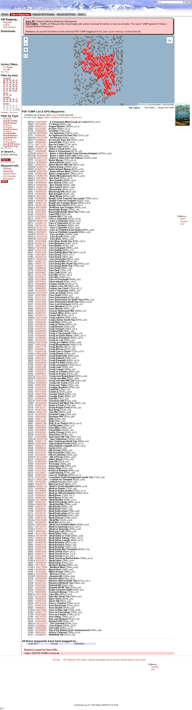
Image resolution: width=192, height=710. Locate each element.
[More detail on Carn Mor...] (48, 275)
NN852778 (41, 167)
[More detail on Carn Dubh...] (48, 268)
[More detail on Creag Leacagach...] (48, 365)
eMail (143, 660)
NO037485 (41, 401)
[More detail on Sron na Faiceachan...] (48, 612)
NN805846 (40, 540)
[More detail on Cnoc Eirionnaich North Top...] (48, 302)
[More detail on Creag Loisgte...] (48, 369)
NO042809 (40, 241)
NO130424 (40, 455)
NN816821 (40, 632)
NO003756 (40, 252)
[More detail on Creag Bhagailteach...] (48, 344)
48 (4, 108)
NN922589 (40, 304)
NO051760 (41, 439)
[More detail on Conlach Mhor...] (48, 313)
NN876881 (41, 610)
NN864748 (41, 149)
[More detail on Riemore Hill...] (48, 578)
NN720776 (40, 527)
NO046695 (40, 151)
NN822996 (41, 353)
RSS (182, 224)
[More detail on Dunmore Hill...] (48, 416)
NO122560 (41, 457)
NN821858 (41, 479)
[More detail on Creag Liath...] (48, 367)
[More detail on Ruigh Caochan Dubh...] (48, 590)
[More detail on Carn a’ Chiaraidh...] (48, 218)
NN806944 (40, 142)
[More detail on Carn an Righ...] (49, 234)
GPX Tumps (7, 35)
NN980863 (40, 284)
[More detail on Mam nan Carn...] (48, 484)
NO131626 (40, 340)
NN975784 (40, 410)
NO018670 (40, 146)
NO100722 (41, 180)
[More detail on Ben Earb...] (48, 178)
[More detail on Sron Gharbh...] (48, 608)
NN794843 (40, 124)
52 (16, 108)
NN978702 (40, 619)
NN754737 (40, 407)
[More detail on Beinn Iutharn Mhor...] (49, 171)
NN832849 (40, 475)
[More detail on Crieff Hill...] (48, 389)
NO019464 (40, 587)
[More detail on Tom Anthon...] (48, 626)
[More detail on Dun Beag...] (48, 410)
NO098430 (40, 324)
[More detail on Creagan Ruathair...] (48, 387)
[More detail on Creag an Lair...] (48, 340)
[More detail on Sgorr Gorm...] (48, 599)
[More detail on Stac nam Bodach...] (48, 619)
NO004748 (40, 351)
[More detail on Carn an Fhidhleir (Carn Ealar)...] (49, 230)
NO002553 (40, 522)
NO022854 (40, 209)
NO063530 (40, 369)
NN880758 (41, 176)
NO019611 (41, 196)
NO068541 (40, 509)
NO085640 (40, 569)
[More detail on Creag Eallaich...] (48, 358)
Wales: (6, 93)
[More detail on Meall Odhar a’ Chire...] (48, 536)
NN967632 (40, 270)
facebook (184, 221)
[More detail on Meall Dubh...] (48, 506)
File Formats (9, 176)
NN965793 (41, 412)
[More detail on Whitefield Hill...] (48, 635)
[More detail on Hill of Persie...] (49, 457)
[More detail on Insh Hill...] (48, 461)
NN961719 (40, 126)
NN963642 (40, 495)
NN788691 (40, 430)
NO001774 (41, 529)
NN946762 (40, 333)
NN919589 (40, 416)
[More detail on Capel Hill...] (48, 214)
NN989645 (40, 396)
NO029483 (40, 403)
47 (16, 106)
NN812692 (40, 344)
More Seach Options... (8, 162)
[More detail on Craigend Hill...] (48, 331)
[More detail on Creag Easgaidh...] (48, 360)
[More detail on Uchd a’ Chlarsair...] (48, 632)
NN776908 (41, 567)
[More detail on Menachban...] (48, 569)
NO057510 (40, 583)
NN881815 (40, 558)
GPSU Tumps (7, 45)
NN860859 (40, 131)
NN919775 (40, 554)
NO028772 (41, 234)
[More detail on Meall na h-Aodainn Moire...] (48, 524)
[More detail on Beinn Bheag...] (48, 160)
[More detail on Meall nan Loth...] (48, 531)
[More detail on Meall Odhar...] (48, 533)
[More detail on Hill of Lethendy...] (48, 455)
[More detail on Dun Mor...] (48, 412)
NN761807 (40, 482)
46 (13, 106)
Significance (77, 117)
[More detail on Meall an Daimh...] (48, 488)
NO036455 (40, 464)
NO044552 (40, 380)
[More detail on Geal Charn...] (48, 434)
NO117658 (40, 533)
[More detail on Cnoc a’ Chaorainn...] (48, 290)
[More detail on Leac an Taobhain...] (48, 475)
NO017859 (40, 212)
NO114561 (40, 470)
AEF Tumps (7, 54)
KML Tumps (7, 49)
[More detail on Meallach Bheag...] (48, 565)
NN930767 (40, 313)
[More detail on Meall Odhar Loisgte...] (48, 540)
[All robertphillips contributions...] (73, 644)
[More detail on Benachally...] (48, 189)
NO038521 (40, 214)
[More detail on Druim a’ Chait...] (48, 405)
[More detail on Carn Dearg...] (48, 254)
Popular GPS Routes (43, 14)
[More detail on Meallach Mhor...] (49, 567)
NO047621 (40, 466)
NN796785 (41, 536)
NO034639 (40, 621)
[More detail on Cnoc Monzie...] (48, 308)
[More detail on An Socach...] (49, 137)
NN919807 (40, 477)
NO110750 (40, 275)
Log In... (7, 25)
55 (10, 110)
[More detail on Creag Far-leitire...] (48, 362)
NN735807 (41, 122)
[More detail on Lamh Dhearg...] (48, 473)
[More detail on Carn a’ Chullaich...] (48, 225)
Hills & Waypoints (20, 14)
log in (122, 31)
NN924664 (41, 520)
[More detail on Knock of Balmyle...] (48, 470)
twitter (182, 219)
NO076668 (40, 421)
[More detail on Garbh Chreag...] (48, 432)
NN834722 (40, 506)
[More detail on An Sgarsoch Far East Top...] (48, 135)
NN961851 (40, 135)
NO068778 (40, 223)
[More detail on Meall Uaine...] (48, 560)
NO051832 (41, 239)
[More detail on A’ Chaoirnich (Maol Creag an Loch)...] (49, 122)
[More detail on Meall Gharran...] (48, 518)
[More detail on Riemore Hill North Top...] (48, 583)
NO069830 (41, 248)
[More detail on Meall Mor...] (48, 520)
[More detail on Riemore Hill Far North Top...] (48, 581)
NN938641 (40, 488)
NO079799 (41, 137)
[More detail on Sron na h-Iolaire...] (48, 614)
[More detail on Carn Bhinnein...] (48, 243)
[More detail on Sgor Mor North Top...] (48, 596)
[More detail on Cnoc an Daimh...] (48, 293)
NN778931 (40, 281)
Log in (55, 115)
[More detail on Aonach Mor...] (48, 142)
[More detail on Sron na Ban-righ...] (48, 610)
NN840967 (40, 374)
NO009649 (40, 182)
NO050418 (41, 576)
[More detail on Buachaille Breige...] (48, 209)
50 (10, 108)
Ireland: (6, 103)
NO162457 (40, 326)
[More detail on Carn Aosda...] (49, 236)
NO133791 (41, 236)
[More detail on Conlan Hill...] (48, 315)
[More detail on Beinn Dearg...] (49, 167)
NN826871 (40, 493)
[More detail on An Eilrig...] (48, 131)
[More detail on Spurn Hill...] (48, 601)
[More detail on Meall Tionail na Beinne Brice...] (48, 558)
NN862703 (40, 545)
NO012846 (40, 556)
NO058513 (40, 581)
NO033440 (40, 389)
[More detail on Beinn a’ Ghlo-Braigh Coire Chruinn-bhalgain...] (49, 153)
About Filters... (10, 173)
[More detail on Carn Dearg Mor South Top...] (48, 263)
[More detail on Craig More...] (48, 322)
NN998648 (40, 448)
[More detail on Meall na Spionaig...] (48, 529)
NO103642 (40, 290)
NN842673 (40, 425)
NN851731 (40, 261)
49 (7, 108)
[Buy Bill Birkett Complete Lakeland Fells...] (182, 125)
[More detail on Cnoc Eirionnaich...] (48, 297)
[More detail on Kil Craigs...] (48, 464)
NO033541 (40, 311)
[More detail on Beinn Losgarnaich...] (48, 173)
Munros (110, 660)
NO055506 (40, 578)
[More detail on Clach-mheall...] (48, 281)
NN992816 (40, 590)
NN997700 (41, 187)
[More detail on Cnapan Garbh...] (48, 284)
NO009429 (40, 468)
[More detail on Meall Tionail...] (48, 551)
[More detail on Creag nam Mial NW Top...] (48, 380)
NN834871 (40, 446)
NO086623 (40, 635)
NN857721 (40, 263)
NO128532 (40, 450)
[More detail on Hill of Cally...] (48, 450)
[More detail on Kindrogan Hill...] (48, 466)
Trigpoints (92, 660)
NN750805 (41, 207)
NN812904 (40, 254)
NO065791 (40, 169)
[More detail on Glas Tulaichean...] (49, 439)
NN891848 (40, 551)
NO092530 (40, 191)
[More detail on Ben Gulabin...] (49, 180)
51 (13, 108)
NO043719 (40, 257)
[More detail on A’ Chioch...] (48, 124)
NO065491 (41, 189)
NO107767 (41, 227)
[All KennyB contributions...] (50, 644)
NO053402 (40, 329)
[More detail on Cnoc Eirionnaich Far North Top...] (47, 299)
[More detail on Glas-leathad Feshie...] (48, 443)
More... (81, 14)
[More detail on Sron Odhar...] (48, 617)
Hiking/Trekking (127, 660)
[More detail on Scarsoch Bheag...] (48, 592)
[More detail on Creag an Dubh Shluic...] (48, 335)
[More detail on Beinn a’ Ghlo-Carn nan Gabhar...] (49, 158)
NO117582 (40, 302)
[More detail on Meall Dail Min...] (48, 504)
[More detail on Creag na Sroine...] (48, 374)
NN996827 (40, 286)
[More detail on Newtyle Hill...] (49, 576)
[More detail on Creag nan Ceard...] (48, 383)
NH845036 (40, 461)
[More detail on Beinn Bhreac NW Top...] (48, 164)
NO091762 (40, 243)
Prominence (65, 117)
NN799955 (41, 500)
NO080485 (40, 331)
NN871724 (40, 419)
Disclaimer (8, 179)
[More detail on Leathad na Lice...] (48, 482)
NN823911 (41, 259)
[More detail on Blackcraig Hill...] (48, 191)
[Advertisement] (97, 683)
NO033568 (40, 547)
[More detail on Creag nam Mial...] (49, 378)
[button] (100, 57)
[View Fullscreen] (26, 56)
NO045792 (41, 171)
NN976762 (40, 518)
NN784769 (40, 603)
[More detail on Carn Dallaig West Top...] (48, 252)
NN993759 (40, 542)
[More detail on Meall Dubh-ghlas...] (48, 513)
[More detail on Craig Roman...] (48, 326)
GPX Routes (82, 660)
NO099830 (40, 338)
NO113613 (41, 376)
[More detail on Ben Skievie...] (48, 182)
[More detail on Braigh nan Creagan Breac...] (48, 203)
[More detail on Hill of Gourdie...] (47, 452)
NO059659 (40, 356)
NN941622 (41, 524)
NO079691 (41, 178)
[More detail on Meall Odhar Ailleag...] (48, 538)
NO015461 (40, 585)
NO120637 (40, 473)
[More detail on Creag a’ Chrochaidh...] (48, 333)
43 (4, 106)
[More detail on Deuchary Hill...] (48, 401)
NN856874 (41, 232)
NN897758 (40, 203)
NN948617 (40, 349)
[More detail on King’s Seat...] (48, 468)
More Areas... (14, 112)
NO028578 (40, 599)
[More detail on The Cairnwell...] (49, 623)
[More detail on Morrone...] (49, 574)
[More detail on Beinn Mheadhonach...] (49, 176)
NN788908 (40, 491)
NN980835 (40, 288)
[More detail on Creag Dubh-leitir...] (48, 356)
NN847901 (40, 605)
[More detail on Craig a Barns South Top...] (48, 320)
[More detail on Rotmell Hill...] (48, 585)
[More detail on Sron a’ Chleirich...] (48, 603)
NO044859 (40, 437)
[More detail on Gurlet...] (48, 448)
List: (7, 67)
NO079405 (40, 216)
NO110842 (40, 596)
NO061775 (40, 441)
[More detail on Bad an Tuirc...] (48, 146)
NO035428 (40, 414)
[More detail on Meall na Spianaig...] (48, 527)
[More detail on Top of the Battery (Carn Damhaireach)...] (48, 630)
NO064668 (40, 194)
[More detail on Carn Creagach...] (48, 248)
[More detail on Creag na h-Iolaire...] (48, 371)
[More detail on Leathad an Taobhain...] (49, 479)
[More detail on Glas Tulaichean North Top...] (48, 441)
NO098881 (41, 626)
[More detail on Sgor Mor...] (48, 594)
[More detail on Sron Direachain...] (48, 605)
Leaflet (142, 104)
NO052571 (40, 371)
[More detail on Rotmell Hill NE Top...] (48, 587)
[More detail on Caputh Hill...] (48, 216)
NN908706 (40, 515)
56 (13, 110)
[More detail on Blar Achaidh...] (48, 194)
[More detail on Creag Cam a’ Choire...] (48, 351)
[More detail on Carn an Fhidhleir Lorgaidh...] (48, 232)
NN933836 (41, 133)
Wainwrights (101, 660)
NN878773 (40, 218)
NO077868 (40, 245)
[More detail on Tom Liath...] (48, 628)
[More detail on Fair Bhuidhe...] (48, 425)
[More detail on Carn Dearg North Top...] (48, 266)
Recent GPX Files (66, 14)
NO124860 (40, 279)
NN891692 (41, 504)
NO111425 (40, 452)
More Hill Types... (7, 148)
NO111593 (40, 128)
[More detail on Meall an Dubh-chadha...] (48, 491)
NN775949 (40, 392)
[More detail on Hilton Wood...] (48, 459)
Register (7, 22)
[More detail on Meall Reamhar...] (48, 542)
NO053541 (41, 378)
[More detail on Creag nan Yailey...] (48, 385)
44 (7, 106)
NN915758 (41, 221)
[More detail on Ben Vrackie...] (49, 185)
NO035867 (40, 272)
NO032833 (40, 434)
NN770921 (40, 565)
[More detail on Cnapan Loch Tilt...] (48, 286)
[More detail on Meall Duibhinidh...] (48, 515)
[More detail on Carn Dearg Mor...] (49, 259)
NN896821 (40, 608)
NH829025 (40, 362)
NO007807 (40, 502)
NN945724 (41, 153)
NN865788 (40, 423)
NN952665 (40, 385)
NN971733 (41, 158)
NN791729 (40, 225)
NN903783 (40, 205)
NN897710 (40, 405)
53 (4, 110)
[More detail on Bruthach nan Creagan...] (48, 207)
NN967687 (40, 497)
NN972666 (40, 295)
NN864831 (40, 164)
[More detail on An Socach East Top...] (48, 140)
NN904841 (41, 230)
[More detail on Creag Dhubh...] (48, 353)
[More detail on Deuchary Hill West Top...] (48, 403)
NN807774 (40, 612)
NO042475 (40, 315)
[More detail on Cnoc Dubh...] (48, 295)
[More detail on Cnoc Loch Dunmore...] (48, 304)
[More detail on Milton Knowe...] (48, 572)
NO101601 (40, 572)
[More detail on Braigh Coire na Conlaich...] (48, 200)
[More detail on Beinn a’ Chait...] (48, 149)
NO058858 (40, 630)
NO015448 (41, 317)
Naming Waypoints (8, 169)
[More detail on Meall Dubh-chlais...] (48, 511)
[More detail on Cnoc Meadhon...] (48, 306)
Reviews (116, 660)
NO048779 (40, 484)
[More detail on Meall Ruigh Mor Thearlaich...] (48, 549)
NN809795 (40, 538)
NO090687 (40, 335)
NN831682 (40, 531)
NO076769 (40, 360)
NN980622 (40, 268)
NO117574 (40, 297)
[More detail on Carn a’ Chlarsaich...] (48, 223)
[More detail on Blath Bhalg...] (49, 196)
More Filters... (5, 72)
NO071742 (40, 347)
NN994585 (40, 428)
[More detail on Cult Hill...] (48, 398)
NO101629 (41, 293)
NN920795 (40, 511)
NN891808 (40, 628)
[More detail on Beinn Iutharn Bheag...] (48, 169)
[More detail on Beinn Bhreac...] (49, 162)
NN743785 (40, 617)
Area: (5, 69)
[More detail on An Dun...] (47, 128)
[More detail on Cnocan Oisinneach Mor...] (48, 311)
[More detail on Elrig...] (48, 419)
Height (46, 117)
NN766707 (40, 513)
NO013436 (40, 320)
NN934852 (40, 592)
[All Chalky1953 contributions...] (27, 644)
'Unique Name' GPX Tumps (9, 40)
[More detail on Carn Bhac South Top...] (48, 241)
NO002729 (40, 365)
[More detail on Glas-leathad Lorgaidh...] (48, 446)
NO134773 (41, 623)
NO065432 (40, 459)
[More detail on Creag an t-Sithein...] (48, 342)
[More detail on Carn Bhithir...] (48, 245)
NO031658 (41, 342)
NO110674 (41, 560)
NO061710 (41, 486)
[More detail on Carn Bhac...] (49, 239)
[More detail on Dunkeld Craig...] (48, 414)
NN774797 (40, 144)
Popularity (55, 117)
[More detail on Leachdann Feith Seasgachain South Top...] (48, 477)
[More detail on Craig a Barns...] (48, 317)
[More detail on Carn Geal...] (48, 270)
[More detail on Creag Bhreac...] (48, 347)
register (111, 31)
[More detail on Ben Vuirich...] (49, 187)
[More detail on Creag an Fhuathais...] (48, 338)
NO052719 (40, 549)
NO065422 (40, 398)
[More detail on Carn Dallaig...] (48, 250)
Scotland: (7, 78)
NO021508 (40, 367)
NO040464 (40, 322)
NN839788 (40, 173)
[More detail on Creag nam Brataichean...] (48, 376)
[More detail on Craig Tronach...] (48, 329)
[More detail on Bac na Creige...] (48, 144)
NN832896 (40, 614)
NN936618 (40, 563)
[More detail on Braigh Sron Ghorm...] (48, 205)
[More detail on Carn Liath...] (48, 272)
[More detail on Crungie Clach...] (48, 394)
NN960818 (40, 198)
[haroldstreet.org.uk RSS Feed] (61, 660)
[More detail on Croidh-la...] (48, 392)
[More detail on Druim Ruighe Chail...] (48, 407)
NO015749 (40, 250)
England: (6, 97)
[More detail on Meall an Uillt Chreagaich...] (48, 493)
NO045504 (40, 432)
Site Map (56, 660)
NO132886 (41, 574)
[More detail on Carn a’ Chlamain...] (49, 221)
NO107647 (40, 306)
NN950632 (41, 185)
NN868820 (41, 162)
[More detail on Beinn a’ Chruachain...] (48, 151)
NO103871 (40, 277)
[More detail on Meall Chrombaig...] (48, 502)
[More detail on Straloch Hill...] (48, 621)
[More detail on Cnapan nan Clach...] (48, 288)
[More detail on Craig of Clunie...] (48, 324)
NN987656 (40, 394)
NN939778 (41, 200)
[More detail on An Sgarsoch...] (49, 133)
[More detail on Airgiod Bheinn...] (48, 126)
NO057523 (40, 601)
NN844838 (41, 443)
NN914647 (40, 358)
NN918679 (40, 308)
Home (5, 14)
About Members (9, 27)
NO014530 (40, 387)
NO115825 (41, 594)
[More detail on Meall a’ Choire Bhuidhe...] (48, 486)
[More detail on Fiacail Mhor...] (48, 430)
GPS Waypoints (69, 660)
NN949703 (40, 160)
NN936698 (41, 155)
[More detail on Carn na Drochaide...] (48, 279)
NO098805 (40, 140)
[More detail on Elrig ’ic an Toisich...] (48, 423)
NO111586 (40, 299)
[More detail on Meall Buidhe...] (48, 500)
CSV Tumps (7, 59)
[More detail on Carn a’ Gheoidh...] (49, 227)
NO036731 (40, 266)
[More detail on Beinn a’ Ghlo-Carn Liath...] (49, 155)
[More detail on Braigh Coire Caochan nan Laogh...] (48, 198)
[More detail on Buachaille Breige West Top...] (48, 212)
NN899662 (41, 383)
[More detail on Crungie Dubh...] (48, 396)
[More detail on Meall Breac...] (48, 495)
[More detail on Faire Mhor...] (48, 428)
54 (7, 110)
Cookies (137, 660)
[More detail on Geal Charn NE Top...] (48, 437)
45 (10, 106)
